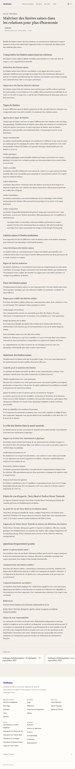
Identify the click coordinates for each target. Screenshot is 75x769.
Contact (30, 732)
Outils (54, 4)
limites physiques (12, 157)
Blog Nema (13, 14)
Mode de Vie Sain (57, 709)
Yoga (28, 702)
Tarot (5, 713)
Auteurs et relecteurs (34, 728)
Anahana (7, 4)
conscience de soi (11, 533)
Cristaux (6, 717)
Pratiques (39, 4)
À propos (30, 725)
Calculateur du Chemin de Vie (13, 731)
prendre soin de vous (13, 486)
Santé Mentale (56, 702)
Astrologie (6, 706)
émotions (23, 144)
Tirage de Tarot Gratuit (11, 746)
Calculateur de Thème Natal (12, 735)
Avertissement (32, 743)
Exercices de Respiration (35, 709)
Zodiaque (6, 709)
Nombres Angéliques (10, 702)
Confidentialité (32, 736)
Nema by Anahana (28, 4)
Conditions (30, 739)
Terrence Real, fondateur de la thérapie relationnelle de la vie (26, 604)
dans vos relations (16, 448)
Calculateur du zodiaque (11, 738)
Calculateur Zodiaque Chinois (13, 742)
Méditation (30, 706)
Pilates (29, 713)
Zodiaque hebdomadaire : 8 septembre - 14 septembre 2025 (21, 659)
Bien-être (47, 4)
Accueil (5, 14)
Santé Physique (56, 706)
